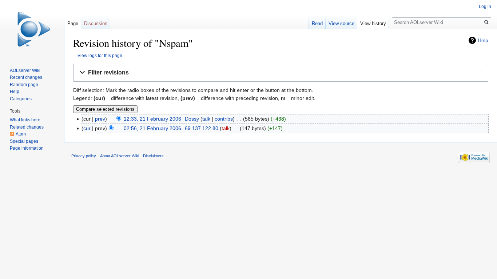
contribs (224, 119)
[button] (280, 73)
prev (100, 119)
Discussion (95, 23)
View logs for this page (99, 55)
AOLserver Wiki (25, 70)
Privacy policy (83, 156)
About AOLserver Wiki (119, 156)
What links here (25, 119)
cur (87, 128)
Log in (485, 6)
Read (317, 23)
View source (341, 23)
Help (483, 40)
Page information (27, 148)
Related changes (27, 127)
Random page (24, 84)
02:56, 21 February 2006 (152, 128)
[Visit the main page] (32, 29)
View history (373, 23)
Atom (21, 134)
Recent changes (26, 77)
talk (206, 119)
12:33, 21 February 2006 (152, 119)
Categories (21, 98)
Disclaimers (153, 156)
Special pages (24, 141)
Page (72, 23)
